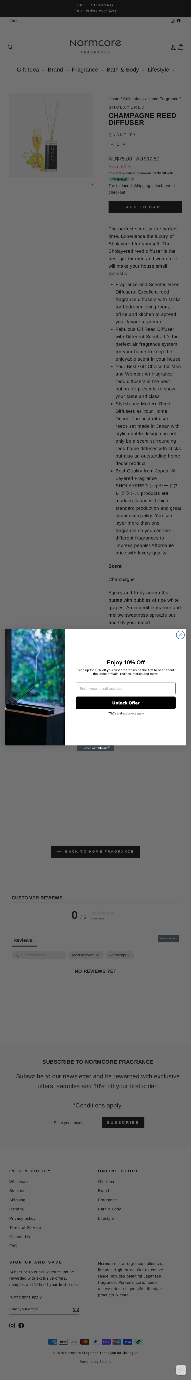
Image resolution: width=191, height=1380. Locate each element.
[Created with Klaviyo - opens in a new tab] (95, 748)
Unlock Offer (126, 702)
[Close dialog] (180, 635)
